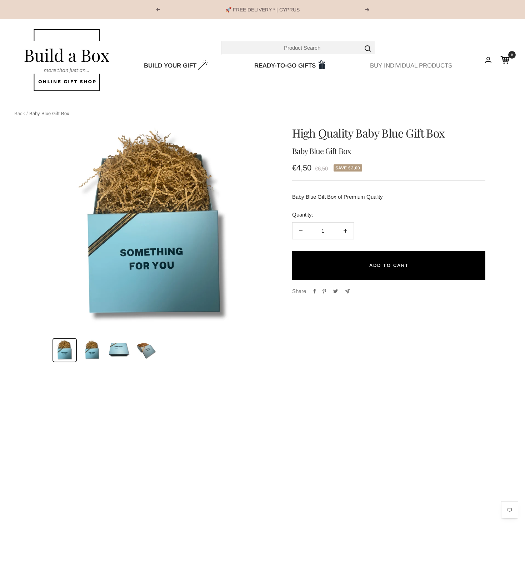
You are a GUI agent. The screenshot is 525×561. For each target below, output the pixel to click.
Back (19, 113)
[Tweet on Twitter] (335, 291)
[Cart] (505, 60)
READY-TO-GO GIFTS (285, 65)
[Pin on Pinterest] (324, 291)
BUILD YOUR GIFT (170, 65)
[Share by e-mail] (347, 291)
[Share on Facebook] (314, 291)
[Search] (298, 48)
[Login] (488, 60)
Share (299, 291)
